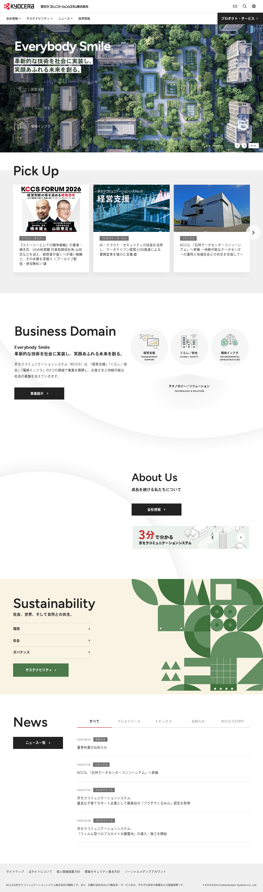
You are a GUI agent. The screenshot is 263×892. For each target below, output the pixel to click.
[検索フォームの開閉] (244, 6)
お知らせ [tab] (198, 721)
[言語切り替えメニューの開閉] (254, 6)
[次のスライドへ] (244, 145)
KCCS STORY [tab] (232, 721)
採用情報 (84, 18)
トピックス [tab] (163, 721)
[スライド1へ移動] (206, 146)
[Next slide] (253, 232)
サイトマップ (15, 871)
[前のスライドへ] (237, 145)
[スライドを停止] (253, 145)
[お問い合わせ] (235, 6)
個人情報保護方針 (68, 871)
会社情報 (12, 18)
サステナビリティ (38, 18)
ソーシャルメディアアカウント (145, 871)
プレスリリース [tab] (129, 721)
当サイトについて (40, 871)
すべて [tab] (94, 721)
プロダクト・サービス (237, 18)
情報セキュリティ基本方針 (102, 871)
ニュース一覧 (36, 742)
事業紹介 (37, 393)
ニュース (64, 18)
